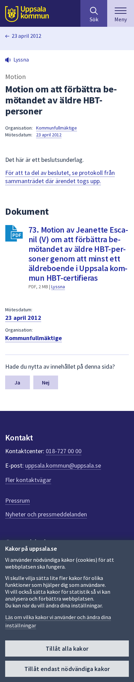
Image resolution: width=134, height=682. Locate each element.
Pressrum (17, 500)
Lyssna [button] (21, 59)
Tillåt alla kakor (67, 648)
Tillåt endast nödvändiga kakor (67, 669)
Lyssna (58, 286)
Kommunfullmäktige (56, 128)
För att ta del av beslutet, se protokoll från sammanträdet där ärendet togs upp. (60, 177)
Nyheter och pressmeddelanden (46, 514)
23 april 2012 (26, 35)
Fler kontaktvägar (28, 480)
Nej (45, 382)
